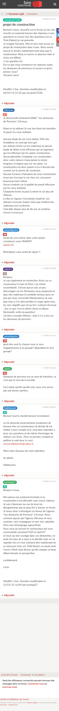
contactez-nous (13, 705)
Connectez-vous (36, 684)
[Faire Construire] (30, 4)
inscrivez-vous (9, 687)
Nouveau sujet (16, 13)
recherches (3, 705)
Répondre (8, 103)
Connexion (32, 13)
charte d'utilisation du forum (14, 699)
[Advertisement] (29, 639)
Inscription (39, 674)
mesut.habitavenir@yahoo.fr (18, 444)
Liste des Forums (9, 674)
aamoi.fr (8, 245)
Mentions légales (32, 702)
